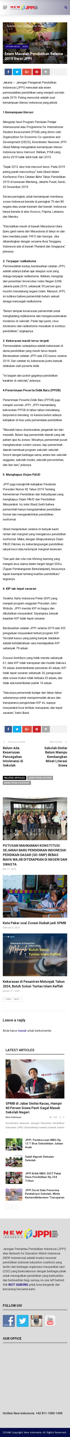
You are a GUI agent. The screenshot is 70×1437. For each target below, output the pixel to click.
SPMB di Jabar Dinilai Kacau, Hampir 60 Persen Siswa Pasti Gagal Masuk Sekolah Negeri (34, 1107)
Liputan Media (13, 46)
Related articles (14, 778)
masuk (22, 1030)
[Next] (15, 1207)
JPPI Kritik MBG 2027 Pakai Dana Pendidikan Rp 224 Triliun (43, 1177)
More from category (16, 783)
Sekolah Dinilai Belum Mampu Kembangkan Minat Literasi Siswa (55, 756)
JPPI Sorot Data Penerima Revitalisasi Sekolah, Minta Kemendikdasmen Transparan (44, 1194)
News (25, 46)
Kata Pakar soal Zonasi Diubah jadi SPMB (34, 923)
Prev (8, 999)
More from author (40, 778)
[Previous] (8, 1207)
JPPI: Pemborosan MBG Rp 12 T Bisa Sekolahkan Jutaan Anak (44, 1143)
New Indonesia (13, 1117)
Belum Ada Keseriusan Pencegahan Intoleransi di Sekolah (13, 756)
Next (16, 999)
